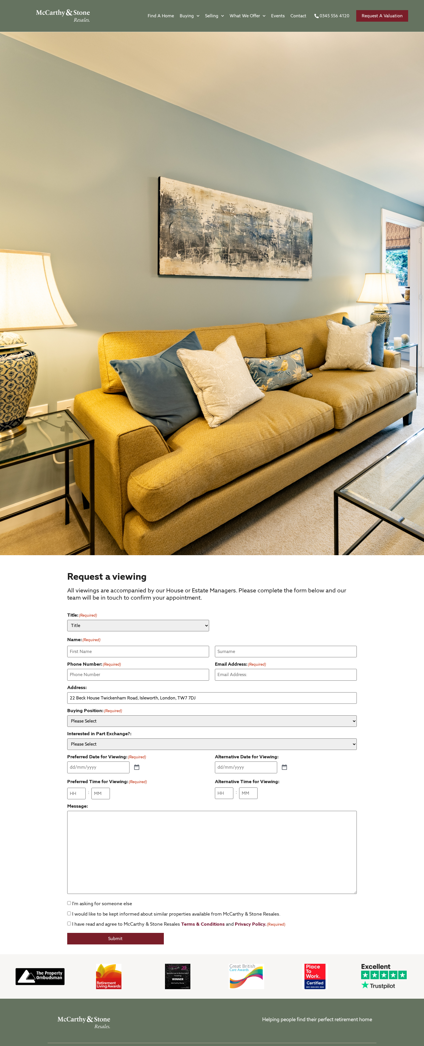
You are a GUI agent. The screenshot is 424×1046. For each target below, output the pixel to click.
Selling (211, 16)
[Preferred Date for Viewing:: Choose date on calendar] (136, 767)
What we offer (245, 16)
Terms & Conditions (203, 924)
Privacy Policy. (251, 924)
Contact (298, 16)
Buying (187, 16)
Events (278, 16)
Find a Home (161, 16)
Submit (115, 939)
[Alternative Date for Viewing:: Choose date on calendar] (284, 767)
